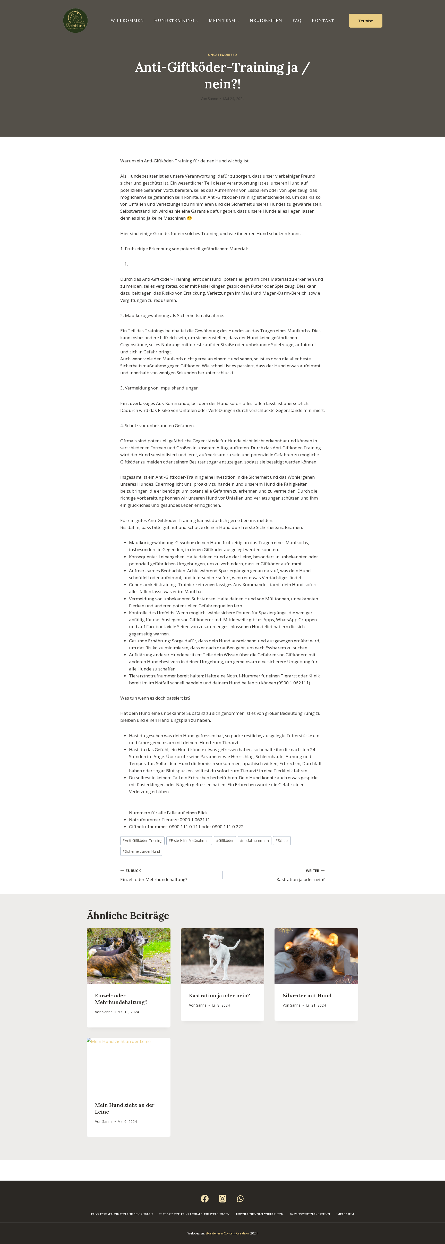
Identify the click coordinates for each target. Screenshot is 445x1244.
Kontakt (323, 20)
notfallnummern (254, 840)
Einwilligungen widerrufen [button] (260, 1214)
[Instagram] (222, 1198)
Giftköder (225, 840)
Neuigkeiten (266, 20)
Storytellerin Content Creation (227, 1233)
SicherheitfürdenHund (141, 851)
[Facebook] (204, 1198)
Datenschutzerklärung (310, 1214)
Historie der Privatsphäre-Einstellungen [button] (194, 1214)
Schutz (282, 840)
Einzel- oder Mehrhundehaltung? (153, 875)
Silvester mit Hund (307, 995)
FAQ (297, 20)
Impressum (345, 1214)
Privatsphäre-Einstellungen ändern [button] (122, 1214)
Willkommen (127, 20)
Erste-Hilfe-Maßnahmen (189, 840)
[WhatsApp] (240, 1198)
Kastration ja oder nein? (301, 875)
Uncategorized (222, 55)
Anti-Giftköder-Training (142, 840)
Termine (365, 20)
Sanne (213, 98)
